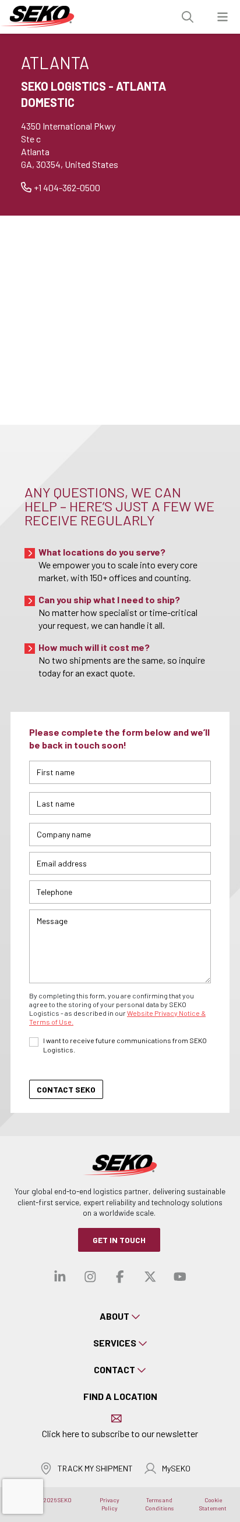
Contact (114, 1369)
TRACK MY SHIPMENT (95, 1468)
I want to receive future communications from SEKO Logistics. (125, 1045)
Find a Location (120, 1396)
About (114, 1316)
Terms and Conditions (159, 1504)
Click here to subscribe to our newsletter (120, 1433)
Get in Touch (119, 1240)
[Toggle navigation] (222, 17)
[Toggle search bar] (187, 17)
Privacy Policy (109, 1504)
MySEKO (176, 1468)
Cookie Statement (213, 1504)
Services (114, 1342)
